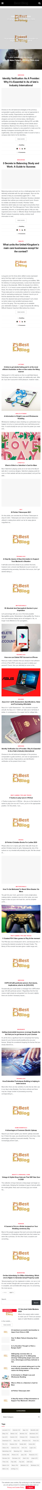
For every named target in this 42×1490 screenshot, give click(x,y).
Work (5, 1469)
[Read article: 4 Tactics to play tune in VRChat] (21, 778)
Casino (13, 1437)
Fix (5, 1444)
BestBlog (21, 145)
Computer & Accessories (21, 16)
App (25, 1430)
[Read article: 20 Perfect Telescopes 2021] (21, 493)
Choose (23, 1437)
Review (6, 1458)
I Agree (30, 1487)
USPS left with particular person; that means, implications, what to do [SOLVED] (21, 984)
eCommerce (21, 36)
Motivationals (21, 605)
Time (5, 1461)
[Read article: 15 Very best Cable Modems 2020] (9, 1313)
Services (21, 75)
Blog (5, 1433)
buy (21, 509)
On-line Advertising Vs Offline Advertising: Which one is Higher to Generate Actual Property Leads (21, 1276)
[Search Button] (39, 3)
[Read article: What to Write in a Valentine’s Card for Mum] (21, 446)
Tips (13, 1461)
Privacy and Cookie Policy (15, 1487)
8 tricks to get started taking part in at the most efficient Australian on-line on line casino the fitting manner (21, 369)
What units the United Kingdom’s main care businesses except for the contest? (21, 248)
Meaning (18, 1451)
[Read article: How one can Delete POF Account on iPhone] (21, 638)
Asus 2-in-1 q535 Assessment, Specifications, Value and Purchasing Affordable (21, 703)
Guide (23, 1444)
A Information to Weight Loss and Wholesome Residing (21, 417)
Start (26, 1458)
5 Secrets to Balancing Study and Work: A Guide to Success (21, 164)
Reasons (33, 1454)
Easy (17, 1440)
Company (34, 1437)
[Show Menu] (2, 3)
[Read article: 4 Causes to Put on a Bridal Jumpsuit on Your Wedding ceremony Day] (21, 1207)
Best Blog (21, 3)
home (32, 1444)
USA (29, 1461)
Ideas (6, 1447)
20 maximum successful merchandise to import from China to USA (21, 39)
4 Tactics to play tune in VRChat (21, 798)
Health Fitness (21, 413)
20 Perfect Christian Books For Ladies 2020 (21, 842)
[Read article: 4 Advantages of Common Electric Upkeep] (21, 1111)
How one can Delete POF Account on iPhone (21, 657)
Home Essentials (21, 1127)
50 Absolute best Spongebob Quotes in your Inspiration (21, 609)
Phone (15, 1454)
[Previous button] (1, 38)
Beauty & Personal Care (21, 1174)
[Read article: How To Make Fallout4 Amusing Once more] (6, 1340)
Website (24, 1465)
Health (21, 241)
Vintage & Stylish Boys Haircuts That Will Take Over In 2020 (21, 1178)
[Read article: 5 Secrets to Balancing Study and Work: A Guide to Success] (21, 179)
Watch (6, 1465)
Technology (21, 556)
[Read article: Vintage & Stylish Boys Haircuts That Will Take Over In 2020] (21, 1158)
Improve (15, 1447)
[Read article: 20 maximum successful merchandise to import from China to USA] (6, 1332)
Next (11, 1292)
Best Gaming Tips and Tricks (21, 57)
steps (35, 1458)
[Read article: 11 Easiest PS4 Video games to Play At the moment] (21, 919)
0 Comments (21, 152)
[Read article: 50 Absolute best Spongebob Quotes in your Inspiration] (21, 589)
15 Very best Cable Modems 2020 (21, 19)
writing (14, 1469)
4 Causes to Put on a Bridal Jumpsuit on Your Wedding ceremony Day (21, 1227)
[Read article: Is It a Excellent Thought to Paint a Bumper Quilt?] (6, 1348)
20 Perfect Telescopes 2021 (21, 512)
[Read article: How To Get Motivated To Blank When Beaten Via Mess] (21, 870)
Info (24, 1447)
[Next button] (40, 38)
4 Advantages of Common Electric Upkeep (21, 1130)
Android (16, 1430)
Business (34, 1433)
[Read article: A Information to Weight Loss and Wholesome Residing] (21, 397)
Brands (23, 1433)
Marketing (21, 1272)
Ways (15, 1465)
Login (33, 1447)
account (6, 1430)
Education (21, 159)
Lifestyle (21, 462)
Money (27, 1451)
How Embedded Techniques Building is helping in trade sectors (20, 1082)
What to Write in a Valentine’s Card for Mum (21, 465)
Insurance (21, 1029)
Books (21, 839)
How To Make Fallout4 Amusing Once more (21, 60)
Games (13, 1444)
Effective (26, 1440)
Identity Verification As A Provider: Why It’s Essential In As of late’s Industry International (21, 81)
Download (7, 1440)
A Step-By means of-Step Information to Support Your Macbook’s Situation (21, 560)
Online (6, 1454)
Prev (5, 1292)
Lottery (21, 364)
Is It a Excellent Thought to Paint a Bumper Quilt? (23, 1347)
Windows (35, 1465)
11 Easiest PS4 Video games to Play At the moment (21, 938)
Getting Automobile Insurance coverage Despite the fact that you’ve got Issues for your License (21, 1033)
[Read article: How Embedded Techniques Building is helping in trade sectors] (21, 1062)
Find (36, 1440)
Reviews (21, 699)
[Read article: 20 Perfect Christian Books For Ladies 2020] (21, 823)
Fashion (21, 1223)
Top (21, 1461)
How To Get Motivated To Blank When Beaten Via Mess (21, 890)
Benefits (34, 1430)
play (24, 1454)
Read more (22, 139)
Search (4, 1299)
